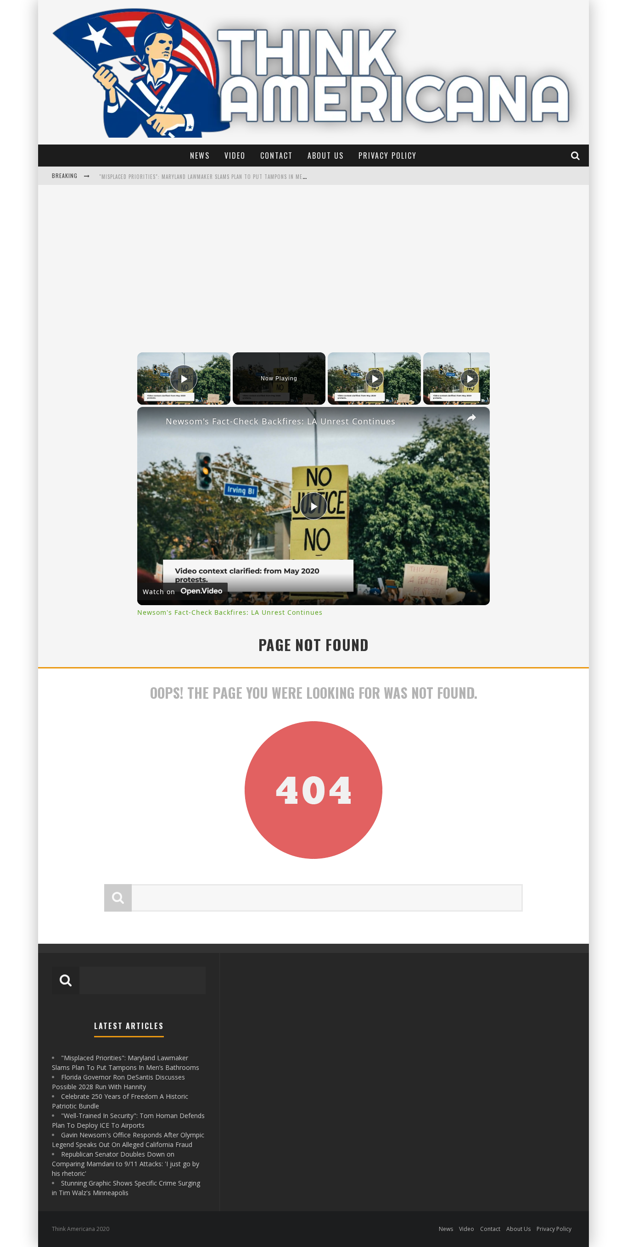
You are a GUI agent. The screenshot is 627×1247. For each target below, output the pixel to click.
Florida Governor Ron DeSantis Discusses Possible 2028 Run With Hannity (198, 175)
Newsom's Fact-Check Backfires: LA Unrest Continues (281, 421)
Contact (276, 155)
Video (235, 155)
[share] (471, 417)
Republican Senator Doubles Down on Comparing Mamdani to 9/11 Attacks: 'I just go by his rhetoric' (125, 1164)
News (200, 155)
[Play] (374, 378)
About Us (326, 155)
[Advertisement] (313, 265)
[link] (152, 421)
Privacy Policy (387, 155)
